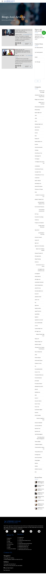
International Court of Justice (40, 265)
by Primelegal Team (27, 34)
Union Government (38, 457)
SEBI (36, 395)
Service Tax (37, 406)
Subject (36, 57)
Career (9, 545)
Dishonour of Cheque (39, 189)
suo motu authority (38, 425)
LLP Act (36, 325)
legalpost (36, 316)
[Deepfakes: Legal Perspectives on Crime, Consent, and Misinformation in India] (8, 32)
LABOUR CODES (38, 296)
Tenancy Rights (38, 441)
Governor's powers (38, 237)
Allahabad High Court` (39, 124)
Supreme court (37, 431)
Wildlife (36, 466)
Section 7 (36, 398)
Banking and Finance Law (23, 546)
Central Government (38, 147)
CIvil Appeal (37, 158)
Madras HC (37, 338)
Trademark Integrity (38, 444)
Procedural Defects (38, 383)
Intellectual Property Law (23, 547)
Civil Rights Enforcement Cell (39, 162)
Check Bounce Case (38, 153)
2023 (36, 121)
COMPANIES (37, 166)
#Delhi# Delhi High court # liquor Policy (39, 96)
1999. (36, 118)
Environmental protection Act (41, 210)
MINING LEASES (38, 344)
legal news (37, 305)
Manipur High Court (38, 341)
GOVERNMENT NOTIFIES (41, 233)
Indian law (37, 261)
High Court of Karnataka (39, 245)
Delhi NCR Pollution (38, 186)
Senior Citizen (37, 403)
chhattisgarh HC (38, 155)
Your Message (37, 61)
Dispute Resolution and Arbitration (25, 543)
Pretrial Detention (38, 377)
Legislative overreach (39, 319)
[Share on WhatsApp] (16, 45)
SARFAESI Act (37, 392)
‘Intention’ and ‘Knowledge (41, 91)
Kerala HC (37, 293)
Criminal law (37, 177)
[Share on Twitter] (18, 43)
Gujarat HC (37, 240)
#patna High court (38, 112)
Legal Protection (38, 311)
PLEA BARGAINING (38, 369)
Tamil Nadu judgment (39, 434)
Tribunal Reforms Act (39, 451)
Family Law (21, 538)
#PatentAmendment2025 (39, 106)
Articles (36, 132)
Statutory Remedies (38, 422)
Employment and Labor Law (24, 544)
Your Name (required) (39, 47)
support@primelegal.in (9, 567)
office (36, 354)
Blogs (9, 541)
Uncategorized (37, 454)
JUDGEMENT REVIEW (39, 282)
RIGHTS (36, 389)
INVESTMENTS (38, 276)
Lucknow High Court (38, 328)
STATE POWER (38, 415)
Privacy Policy (10, 544)
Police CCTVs (37, 372)
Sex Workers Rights (38, 409)
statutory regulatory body (40, 419)
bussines (36, 144)
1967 (36, 115)
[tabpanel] (8, 52)
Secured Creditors (38, 400)
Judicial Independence (39, 285)
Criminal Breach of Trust (39, 174)
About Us (9, 538)
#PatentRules (37, 109)
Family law (37, 219)
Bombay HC (37, 138)
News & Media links (38, 351)
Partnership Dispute (38, 360)
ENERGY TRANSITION (39, 199)
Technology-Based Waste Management (40, 438)
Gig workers (37, 229)
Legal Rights (37, 314)
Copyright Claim (38, 171)
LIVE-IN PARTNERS (38, 322)
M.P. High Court (38, 331)
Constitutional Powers (39, 169)
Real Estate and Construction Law (25, 549)
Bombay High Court (38, 141)
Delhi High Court (38, 183)
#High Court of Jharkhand (41, 103)
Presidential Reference (39, 374)
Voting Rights (37, 460)
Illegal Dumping (38, 258)
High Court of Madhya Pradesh (40, 249)
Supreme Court (37, 428)
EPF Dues (36, 214)
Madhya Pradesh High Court (40, 335)
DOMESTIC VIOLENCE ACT (40, 196)
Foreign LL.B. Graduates (39, 222)
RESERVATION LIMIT (39, 386)
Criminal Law (21, 537)
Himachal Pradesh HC (39, 253)
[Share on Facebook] (16, 43)
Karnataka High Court (39, 290)
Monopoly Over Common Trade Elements (39, 348)
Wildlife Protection (38, 469)
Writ (36, 471)
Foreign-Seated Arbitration (41, 226)
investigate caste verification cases (41, 270)
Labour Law (37, 299)
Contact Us (10, 542)
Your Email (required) (39, 52)
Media (9, 547)
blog (35, 135)
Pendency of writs (38, 363)
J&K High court (37, 279)
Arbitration (37, 129)
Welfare (36, 463)
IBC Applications (38, 256)
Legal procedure (38, 308)
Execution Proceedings (39, 216)
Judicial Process (38, 288)
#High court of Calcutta (39, 99)
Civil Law (20, 541)
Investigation (37, 273)
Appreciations (37, 127)
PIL (35, 366)
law (35, 302)
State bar (36, 412)
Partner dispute (38, 357)
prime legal (37, 380)
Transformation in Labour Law (39, 448)
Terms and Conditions (12, 548)
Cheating (36, 150)
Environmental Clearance (39, 206)
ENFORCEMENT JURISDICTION (41, 203)
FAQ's (9, 539)
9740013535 (7, 570)
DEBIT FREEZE (38, 180)
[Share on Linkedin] (20, 43)
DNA (36, 192)
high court (37, 243)
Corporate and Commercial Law (25, 540)
